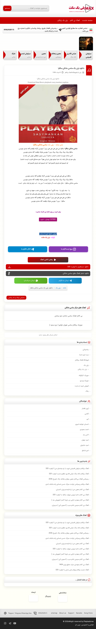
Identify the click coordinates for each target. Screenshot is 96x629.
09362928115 (42, 613)
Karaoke (79, 613)
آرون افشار (85, 408)
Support (71, 613)
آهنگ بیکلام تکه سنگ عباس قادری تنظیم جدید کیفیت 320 (69, 474)
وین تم (77, 625)
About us (62, 613)
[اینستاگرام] (5, 623)
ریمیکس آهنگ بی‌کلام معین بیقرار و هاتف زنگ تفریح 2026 (69, 479)
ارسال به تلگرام (64, 280)
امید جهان (85, 440)
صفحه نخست (87, 20)
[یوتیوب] (14, 623)
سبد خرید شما (84, 355)
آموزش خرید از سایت (82, 386)
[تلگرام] (10, 623)
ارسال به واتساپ (29, 280)
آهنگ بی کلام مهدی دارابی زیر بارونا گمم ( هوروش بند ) (70, 500)
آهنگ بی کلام (75, 20)
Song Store (88, 613)
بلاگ (87, 391)
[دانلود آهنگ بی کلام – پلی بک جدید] (81, 8)
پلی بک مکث (48, 237)
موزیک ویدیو (84, 381)
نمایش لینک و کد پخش (16, 297)
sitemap (54, 613)
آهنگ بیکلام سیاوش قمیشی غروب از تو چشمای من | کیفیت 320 (67, 468)
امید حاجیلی (84, 445)
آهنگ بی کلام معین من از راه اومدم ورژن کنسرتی (72, 489)
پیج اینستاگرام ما (66, 249)
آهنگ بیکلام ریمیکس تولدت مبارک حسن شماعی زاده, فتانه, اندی (67, 484)
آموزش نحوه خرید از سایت (48, 234)
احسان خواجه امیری (82, 424)
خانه (64, 288)
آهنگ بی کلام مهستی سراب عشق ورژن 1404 (74, 564)
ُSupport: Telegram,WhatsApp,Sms (19, 613)
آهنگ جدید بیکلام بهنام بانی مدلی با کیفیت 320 (72, 570)
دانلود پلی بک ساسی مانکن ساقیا (71, 68)
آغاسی (87, 414)
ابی (88, 419)
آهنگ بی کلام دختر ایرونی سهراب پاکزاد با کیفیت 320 (71, 495)
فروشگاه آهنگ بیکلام (71, 72)
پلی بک (79, 72)
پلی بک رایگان (62, 20)
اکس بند (86, 435)
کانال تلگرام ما (26, 249)
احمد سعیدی (84, 429)
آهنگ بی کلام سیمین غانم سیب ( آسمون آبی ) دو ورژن (70, 505)
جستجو (7, 8)
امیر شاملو (85, 450)
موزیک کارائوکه (84, 375)
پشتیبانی (86, 349)
